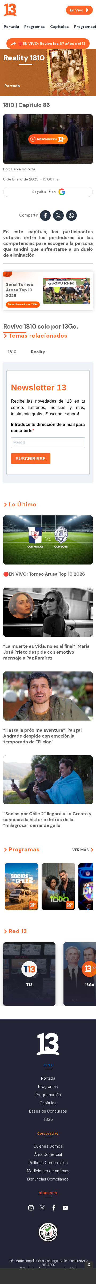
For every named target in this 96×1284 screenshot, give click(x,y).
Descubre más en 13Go (23, 304)
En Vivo (76, 10)
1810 (12, 352)
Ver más (80, 849)
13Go (48, 1119)
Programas (34, 26)
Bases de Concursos (48, 1111)
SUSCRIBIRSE (31, 458)
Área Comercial (48, 1154)
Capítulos (59, 26)
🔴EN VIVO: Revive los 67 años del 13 (52, 43)
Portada (11, 26)
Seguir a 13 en (44, 192)
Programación (48, 1094)
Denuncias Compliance (48, 1179)
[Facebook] (54, 1208)
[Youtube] (65, 1208)
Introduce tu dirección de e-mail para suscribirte (48, 427)
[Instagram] (31, 1208)
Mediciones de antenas (48, 1171)
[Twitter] (42, 1208)
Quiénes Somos (48, 1146)
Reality (38, 352)
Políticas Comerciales (48, 1162)
